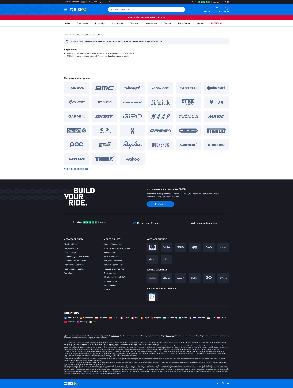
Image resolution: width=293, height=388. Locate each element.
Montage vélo (110, 285)
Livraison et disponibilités (115, 277)
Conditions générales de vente (77, 256)
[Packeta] (223, 278)
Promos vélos (134, 17)
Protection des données (74, 265)
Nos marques (109, 273)
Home (66, 35)
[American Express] (180, 247)
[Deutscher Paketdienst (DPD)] (166, 278)
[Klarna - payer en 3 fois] (152, 259)
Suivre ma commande (113, 265)
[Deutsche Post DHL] (152, 278)
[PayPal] (209, 247)
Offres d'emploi (70, 252)
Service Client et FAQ (113, 244)
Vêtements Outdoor (83, 35)
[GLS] (195, 278)
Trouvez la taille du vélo (114, 269)
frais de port (115, 336)
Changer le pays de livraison (151, 344)
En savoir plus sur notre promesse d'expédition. (86, 360)
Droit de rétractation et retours (117, 248)
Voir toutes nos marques (76, 169)
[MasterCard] (152, 247)
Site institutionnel (71, 248)
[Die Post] (180, 278)
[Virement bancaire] (166, 259)
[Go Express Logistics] (209, 278)
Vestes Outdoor (97, 35)
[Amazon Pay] (223, 247)
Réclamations (110, 252)
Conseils (107, 289)
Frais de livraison (111, 256)
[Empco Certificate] (152, 296)
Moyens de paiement (113, 261)
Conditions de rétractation (75, 261)
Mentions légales (71, 244)
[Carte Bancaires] (195, 247)
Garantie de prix (111, 281)
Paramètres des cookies (74, 269)
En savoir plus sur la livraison (127, 355)
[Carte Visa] (166, 247)
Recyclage (68, 273)
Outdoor (72, 35)
